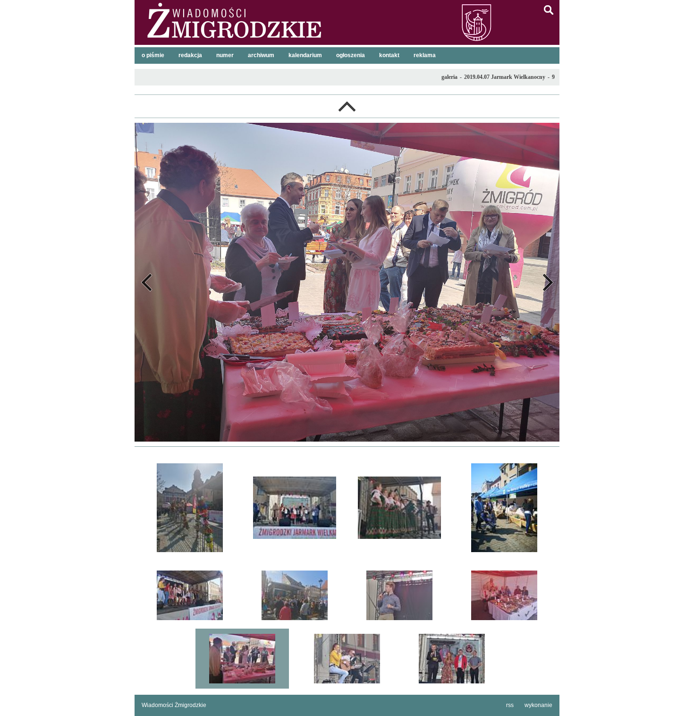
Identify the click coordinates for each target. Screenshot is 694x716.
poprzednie (146, 282)
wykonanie (538, 705)
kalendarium (305, 55)
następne (547, 282)
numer (225, 55)
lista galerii (347, 106)
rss (510, 705)
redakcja (190, 55)
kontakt (389, 55)
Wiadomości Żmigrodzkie (174, 705)
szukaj (548, 9)
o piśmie (153, 55)
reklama (425, 55)
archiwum (261, 55)
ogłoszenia (350, 55)
